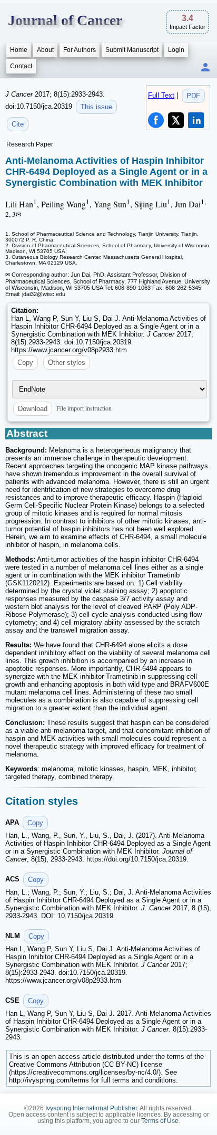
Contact (21, 66)
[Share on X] (176, 120)
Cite (18, 124)
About (45, 50)
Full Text (161, 95)
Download (32, 409)
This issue (96, 107)
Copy (25, 362)
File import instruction (84, 408)
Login (176, 50)
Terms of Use (160, 1121)
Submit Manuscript (132, 50)
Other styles (66, 362)
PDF (193, 96)
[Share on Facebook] (156, 120)
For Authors (79, 50)
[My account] (205, 68)
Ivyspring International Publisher (91, 1108)
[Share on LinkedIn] (196, 120)
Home (18, 50)
